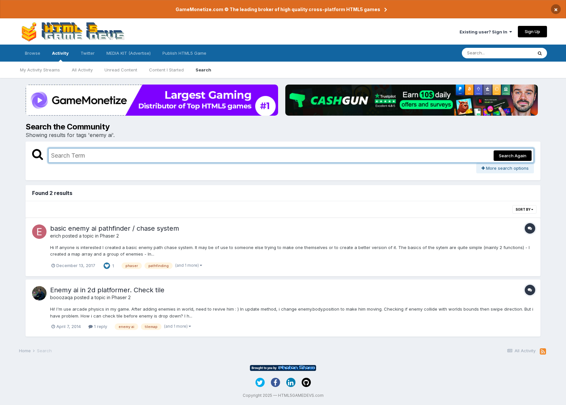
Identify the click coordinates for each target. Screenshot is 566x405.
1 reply (100, 326)
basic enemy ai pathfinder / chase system (114, 228)
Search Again (512, 155)
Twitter (88, 53)
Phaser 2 (109, 236)
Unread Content (120, 69)
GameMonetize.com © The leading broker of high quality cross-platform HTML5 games (278, 9)
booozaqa (61, 297)
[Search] (540, 53)
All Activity (82, 69)
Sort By (523, 209)
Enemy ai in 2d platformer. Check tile (107, 290)
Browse (32, 53)
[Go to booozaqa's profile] (39, 293)
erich (55, 236)
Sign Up (532, 31)
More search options (507, 168)
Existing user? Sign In (484, 31)
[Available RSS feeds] (543, 351)
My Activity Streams (40, 69)
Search (203, 69)
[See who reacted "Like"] (107, 265)
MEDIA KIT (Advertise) (128, 53)
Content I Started (166, 69)
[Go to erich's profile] (39, 231)
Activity (60, 53)
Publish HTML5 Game (184, 53)
